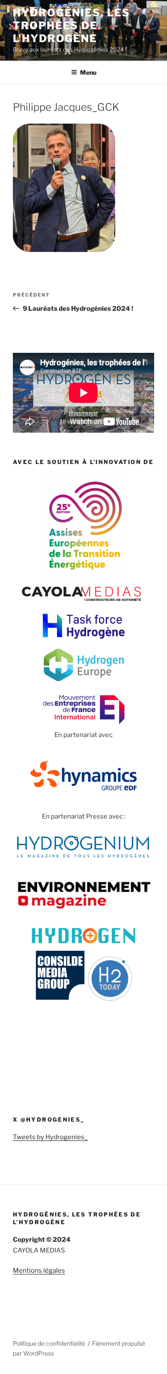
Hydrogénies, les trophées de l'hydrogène (71, 25)
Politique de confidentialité (49, 1343)
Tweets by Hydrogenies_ (50, 1137)
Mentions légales (39, 1270)
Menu (88, 72)
